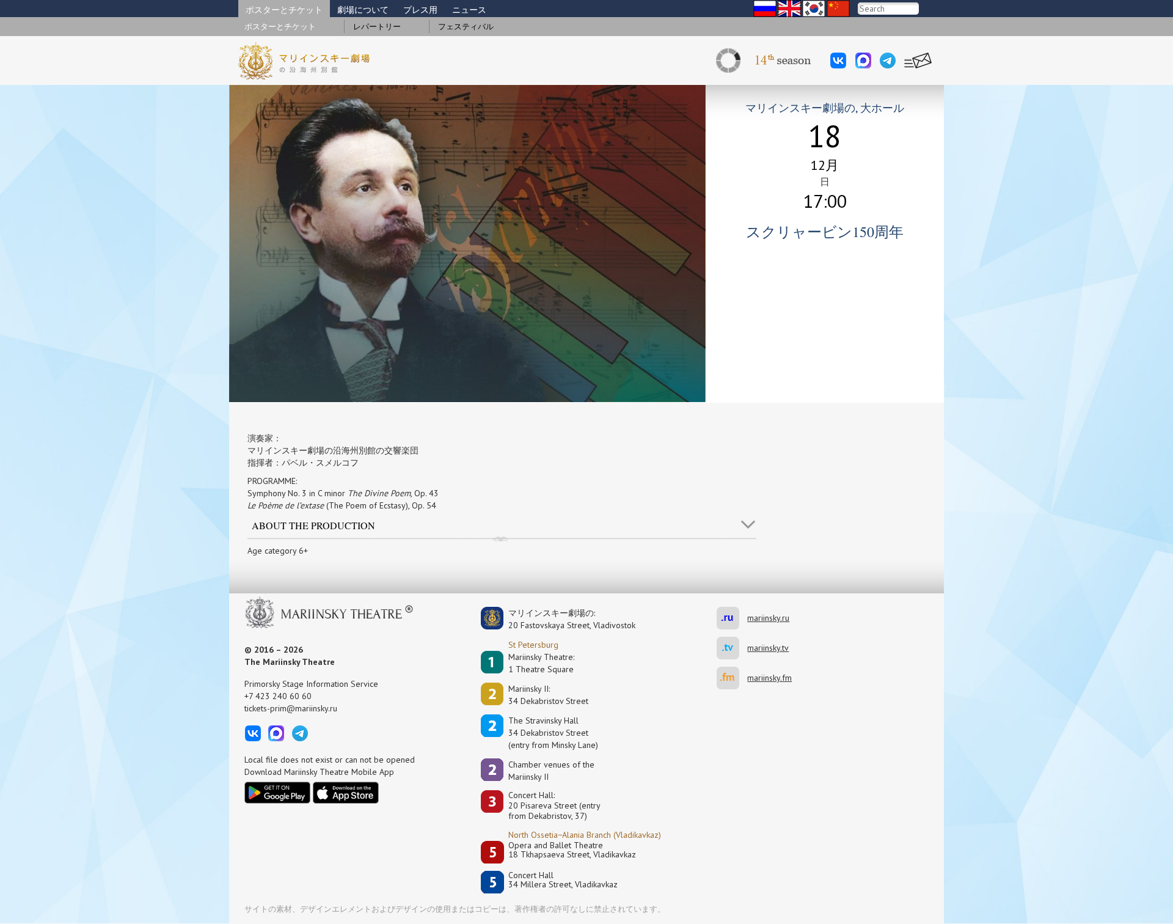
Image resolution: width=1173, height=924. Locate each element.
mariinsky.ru (732, 618)
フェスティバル (466, 26)
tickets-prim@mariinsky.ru (290, 708)
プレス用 (420, 9)
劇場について (363, 9)
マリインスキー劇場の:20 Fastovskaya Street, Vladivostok (563, 619)
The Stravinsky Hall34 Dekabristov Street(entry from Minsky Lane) (553, 732)
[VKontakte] (838, 60)
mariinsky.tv (732, 648)
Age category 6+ (277, 550)
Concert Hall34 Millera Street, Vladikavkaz (563, 880)
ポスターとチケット (284, 9)
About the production (313, 525)
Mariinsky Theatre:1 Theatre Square (541, 663)
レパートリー (377, 26)
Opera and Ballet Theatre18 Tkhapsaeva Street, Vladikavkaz (572, 850)
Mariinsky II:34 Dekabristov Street (548, 694)
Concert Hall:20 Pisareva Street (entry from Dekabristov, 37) (554, 805)
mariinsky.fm (732, 678)
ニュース (469, 9)
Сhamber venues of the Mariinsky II (551, 770)
